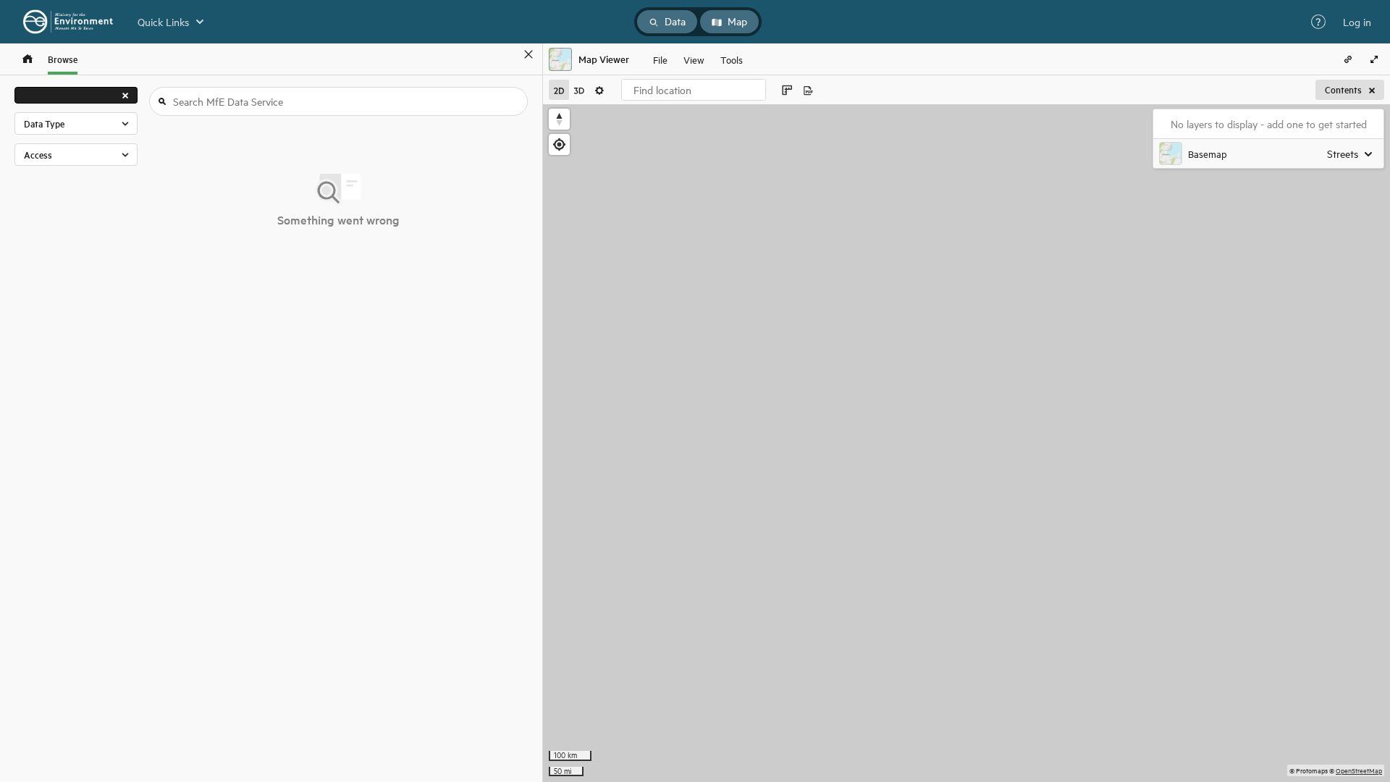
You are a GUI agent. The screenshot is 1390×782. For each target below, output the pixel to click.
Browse (62, 59)
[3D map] (579, 90)
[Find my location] (559, 144)
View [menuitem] (693, 59)
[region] (966, 443)
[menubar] (698, 59)
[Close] (528, 54)
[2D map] (559, 90)
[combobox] (693, 90)
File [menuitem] (660, 59)
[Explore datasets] (27, 59)
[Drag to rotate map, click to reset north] (559, 119)
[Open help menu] (1318, 21)
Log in (1357, 21)
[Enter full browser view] (1374, 59)
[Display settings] (599, 90)
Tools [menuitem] (731, 59)
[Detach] (507, 54)
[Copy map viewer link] (1348, 59)
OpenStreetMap (1359, 770)
